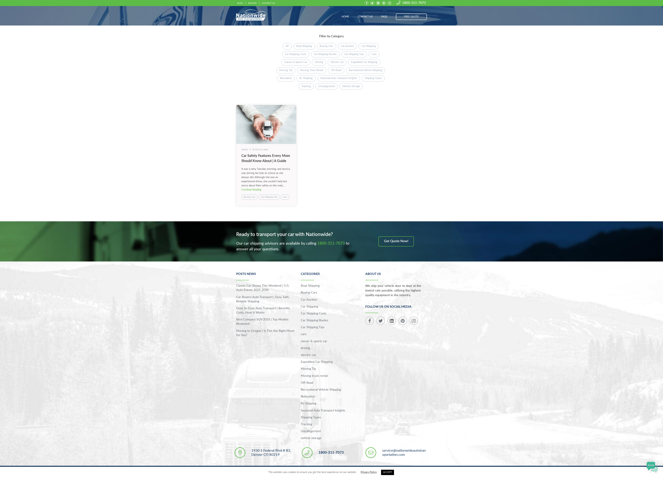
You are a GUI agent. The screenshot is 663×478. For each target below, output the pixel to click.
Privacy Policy (369, 472)
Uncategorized (326, 86)
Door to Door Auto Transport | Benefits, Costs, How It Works (263, 310)
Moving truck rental (311, 70)
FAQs (384, 17)
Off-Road (336, 70)
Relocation (286, 78)
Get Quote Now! (396, 241)
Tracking (306, 86)
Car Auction (347, 46)
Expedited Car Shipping (364, 62)
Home (345, 17)
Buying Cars (326, 46)
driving (319, 62)
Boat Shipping (304, 46)
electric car (337, 62)
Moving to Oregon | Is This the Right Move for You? (265, 333)
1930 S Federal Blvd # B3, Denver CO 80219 (271, 452)
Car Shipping (369, 46)
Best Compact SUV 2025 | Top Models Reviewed (262, 321)
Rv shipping (306, 78)
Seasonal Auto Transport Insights (338, 78)
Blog (240, 3)
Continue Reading (251, 189)
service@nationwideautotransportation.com (404, 452)
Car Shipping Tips (354, 54)
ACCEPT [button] (387, 472)
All (287, 46)
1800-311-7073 (414, 2)
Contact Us (268, 3)
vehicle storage (351, 86)
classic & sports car (295, 62)
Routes (252, 3)
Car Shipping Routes (325, 54)
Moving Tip (285, 70)
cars (374, 54)
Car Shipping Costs (295, 54)
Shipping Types (373, 78)
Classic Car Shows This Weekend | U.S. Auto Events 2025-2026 (262, 288)
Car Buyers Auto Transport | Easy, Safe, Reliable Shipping (263, 299)
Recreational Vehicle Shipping (365, 70)
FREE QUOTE (411, 17)
